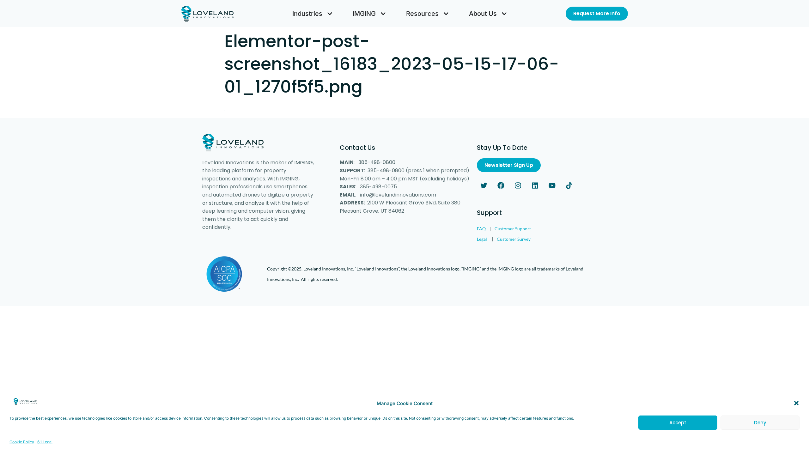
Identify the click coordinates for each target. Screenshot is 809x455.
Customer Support (513, 228)
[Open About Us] (504, 13)
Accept (677, 422)
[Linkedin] (535, 185)
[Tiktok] (569, 185)
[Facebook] (501, 185)
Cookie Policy (21, 442)
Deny (760, 422)
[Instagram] (518, 185)
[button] (796, 403)
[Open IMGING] (383, 13)
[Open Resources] (446, 13)
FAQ (481, 228)
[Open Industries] (329, 13)
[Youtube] (552, 185)
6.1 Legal (44, 442)
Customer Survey (514, 239)
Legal (482, 239)
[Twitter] (484, 185)
